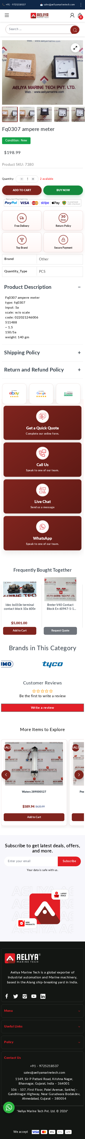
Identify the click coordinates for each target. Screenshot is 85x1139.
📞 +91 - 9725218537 (14, 5)
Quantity (7, 179)
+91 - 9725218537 (44, 1066)
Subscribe (69, 861)
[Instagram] (24, 996)
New (16, 140)
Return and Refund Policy (42, 370)
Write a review (42, 707)
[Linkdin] (42, 996)
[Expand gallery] (75, 47)
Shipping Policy (42, 352)
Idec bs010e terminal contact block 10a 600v (20, 607)
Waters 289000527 (34, 792)
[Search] (74, 30)
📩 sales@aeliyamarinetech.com (57, 5)
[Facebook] (6, 996)
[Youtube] (33, 996)
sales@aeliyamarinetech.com (44, 1072)
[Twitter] (15, 996)
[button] (9, 114)
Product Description (42, 287)
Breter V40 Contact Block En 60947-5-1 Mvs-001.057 (60, 607)
